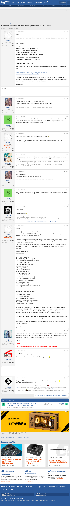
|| (47, 390)
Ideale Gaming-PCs (44, 5)
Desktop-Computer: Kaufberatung (25, 407)
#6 (67, 171)
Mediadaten (16, 500)
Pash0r (4, 28)
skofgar (8, 407)
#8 (67, 207)
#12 (67, 378)
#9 (67, 225)
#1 (67, 31)
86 (4, 465)
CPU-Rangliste (65, 5)
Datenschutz (52, 500)
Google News (41, 486)
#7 (67, 189)
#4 (67, 133)
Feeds (5, 486)
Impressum (4, 500)
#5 (67, 154)
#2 (67, 98)
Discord (13, 486)
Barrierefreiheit (44, 500)
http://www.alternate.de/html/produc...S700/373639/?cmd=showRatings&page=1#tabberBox (32, 73)
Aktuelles (4, 8)
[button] (7, 8)
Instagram (51, 486)
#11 (67, 350)
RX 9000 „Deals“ (33, 5)
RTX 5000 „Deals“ (22, 5)
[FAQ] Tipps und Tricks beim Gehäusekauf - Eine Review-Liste (41, 221)
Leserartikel (12, 8)
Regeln (18, 8)
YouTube (10, 490)
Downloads (29, 2)
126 (51, 465)
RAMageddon (12, 5)
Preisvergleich (38, 2)
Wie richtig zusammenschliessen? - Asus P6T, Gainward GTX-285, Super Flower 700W (22, 405)
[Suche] (68, 2)
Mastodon (61, 486)
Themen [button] (23, 2)
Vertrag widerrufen (25, 500)
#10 (67, 331)
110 (28, 465)
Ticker (13, 2)
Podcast (4, 5)
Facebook (30, 486)
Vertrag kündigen (35, 500)
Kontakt (10, 500)
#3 (67, 116)
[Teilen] (65, 32)
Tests (17, 2)
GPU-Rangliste (55, 5)
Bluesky (21, 486)
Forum (45, 2)
